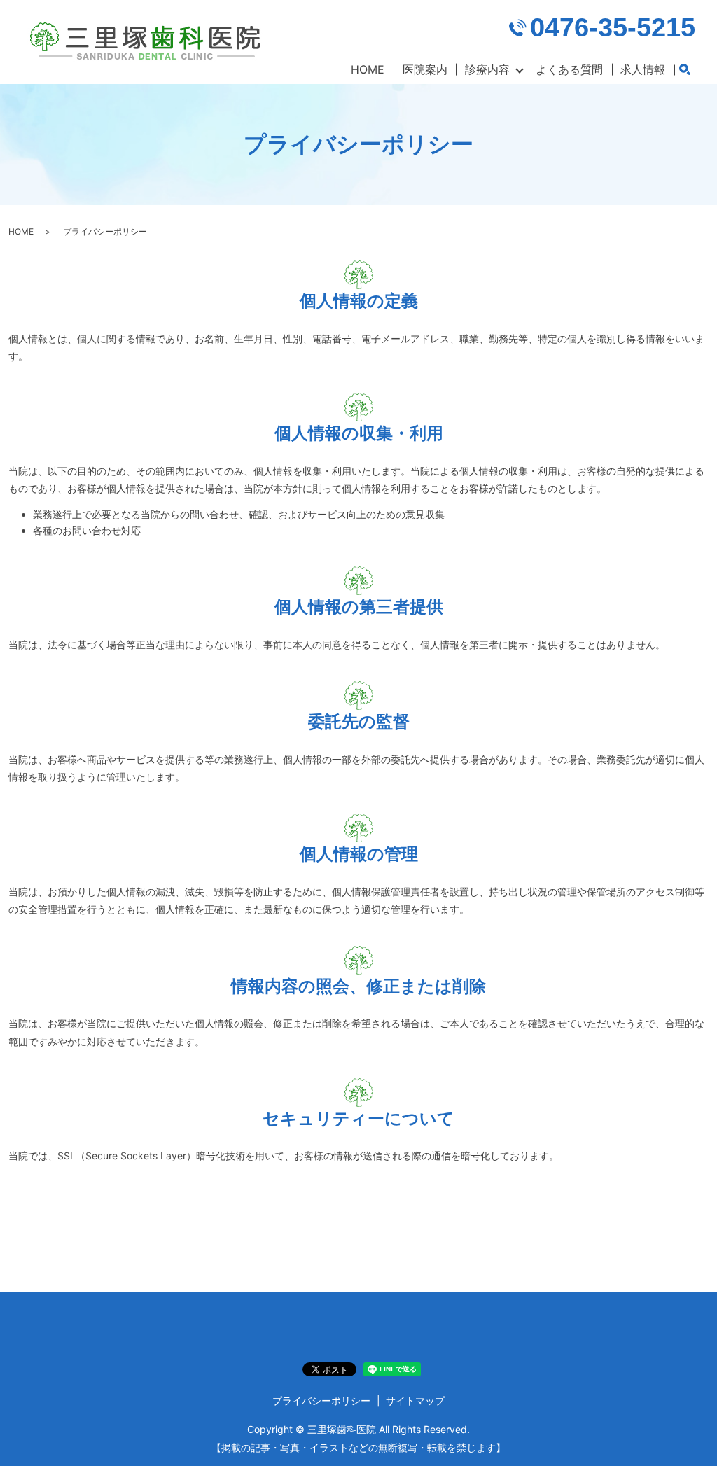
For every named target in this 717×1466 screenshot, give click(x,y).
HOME (367, 69)
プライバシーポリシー (321, 1400)
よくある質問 (569, 69)
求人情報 (642, 69)
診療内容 (487, 69)
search (684, 70)
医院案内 (425, 69)
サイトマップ (415, 1400)
